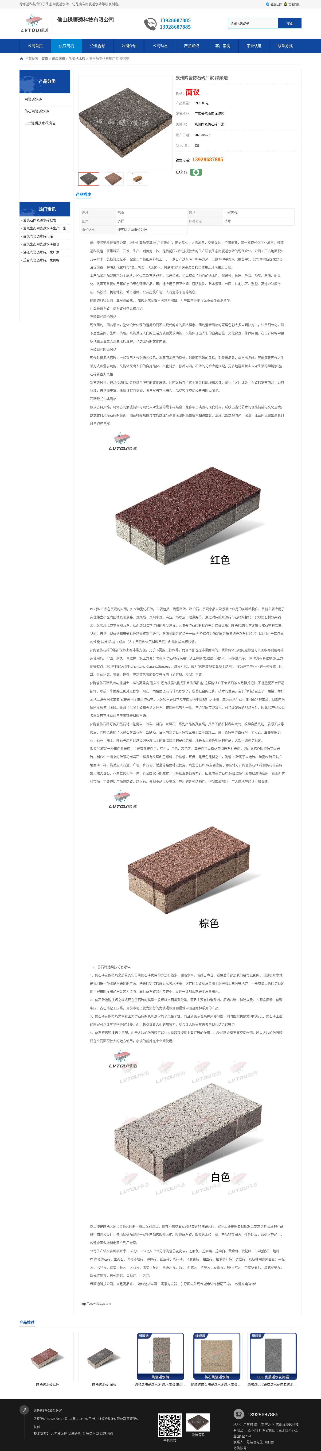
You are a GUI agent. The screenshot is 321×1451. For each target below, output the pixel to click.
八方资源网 (59, 1433)
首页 (45, 59)
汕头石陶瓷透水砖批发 (39, 220)
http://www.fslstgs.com (96, 1303)
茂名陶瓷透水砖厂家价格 (41, 260)
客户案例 (222, 46)
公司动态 (160, 46)
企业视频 (97, 46)
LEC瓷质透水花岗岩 (40, 123)
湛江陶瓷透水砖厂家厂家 (41, 252)
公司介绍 (129, 46)
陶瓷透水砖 (77, 59)
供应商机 (66, 46)
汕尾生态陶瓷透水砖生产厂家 (44, 228)
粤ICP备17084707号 (78, 1418)
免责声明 (75, 1433)
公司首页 (35, 46)
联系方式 (285, 46)
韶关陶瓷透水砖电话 (38, 236)
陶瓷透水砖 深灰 (64, 1384)
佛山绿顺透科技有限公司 (109, 1418)
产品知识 (191, 46)
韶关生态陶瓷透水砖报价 (41, 244)
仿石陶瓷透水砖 (36, 111)
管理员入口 (90, 1433)
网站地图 (106, 1433)
